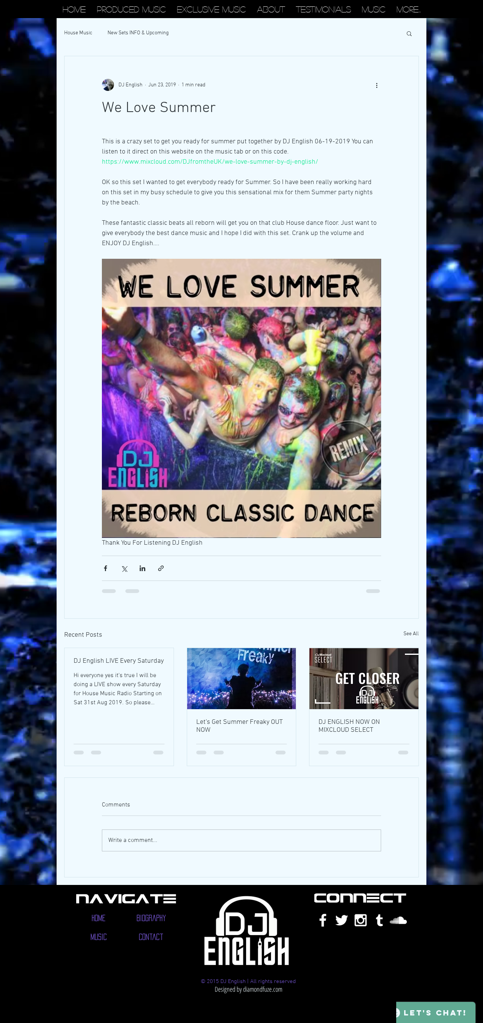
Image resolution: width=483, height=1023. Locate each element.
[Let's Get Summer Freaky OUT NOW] (241, 678)
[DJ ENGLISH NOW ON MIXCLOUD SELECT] (363, 678)
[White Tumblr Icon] (379, 927)
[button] (409, 33)
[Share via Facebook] (105, 568)
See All (411, 634)
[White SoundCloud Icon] (398, 927)
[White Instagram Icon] (360, 927)
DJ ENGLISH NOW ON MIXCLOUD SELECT (349, 726)
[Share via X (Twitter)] (124, 568)
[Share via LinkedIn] (142, 568)
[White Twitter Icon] (341, 927)
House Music (78, 33)
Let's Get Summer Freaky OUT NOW (239, 726)
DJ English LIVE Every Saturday (119, 661)
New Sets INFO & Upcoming (138, 33)
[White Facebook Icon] (322, 927)
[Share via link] (161, 568)
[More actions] (376, 84)
